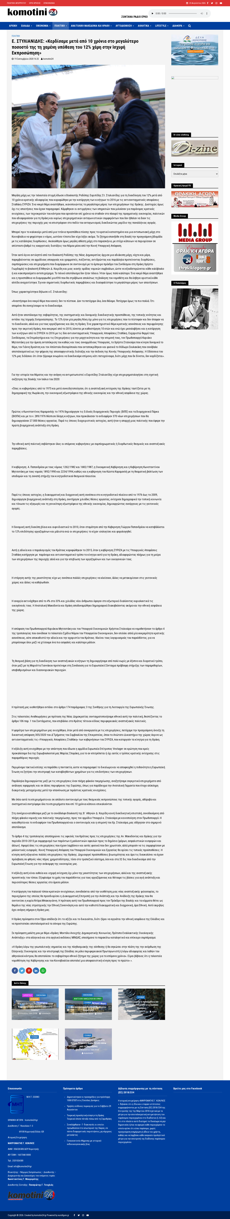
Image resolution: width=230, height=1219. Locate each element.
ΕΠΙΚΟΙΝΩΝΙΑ (49, 3)
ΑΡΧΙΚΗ (13, 25)
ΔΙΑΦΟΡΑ (177, 25)
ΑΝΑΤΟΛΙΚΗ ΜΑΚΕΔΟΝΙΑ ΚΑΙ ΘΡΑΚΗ (90, 25)
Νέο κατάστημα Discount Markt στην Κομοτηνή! (88, 1009)
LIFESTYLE (160, 25)
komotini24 (48, 59)
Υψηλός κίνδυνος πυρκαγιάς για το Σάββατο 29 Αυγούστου (35, 1043)
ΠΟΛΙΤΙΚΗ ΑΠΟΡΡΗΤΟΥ (16, 3)
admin (99, 1014)
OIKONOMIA (42, 25)
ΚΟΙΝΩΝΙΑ (34, 999)
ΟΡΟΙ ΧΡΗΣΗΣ (35, 3)
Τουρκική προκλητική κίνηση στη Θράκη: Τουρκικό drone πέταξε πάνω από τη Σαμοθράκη (88, 1043)
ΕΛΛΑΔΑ (25, 25)
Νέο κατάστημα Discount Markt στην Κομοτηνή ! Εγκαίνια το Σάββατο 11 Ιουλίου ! (35, 1006)
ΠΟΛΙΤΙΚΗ (59, 25)
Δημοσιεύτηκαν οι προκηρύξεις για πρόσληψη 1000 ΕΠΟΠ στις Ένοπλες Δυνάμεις (141, 1004)
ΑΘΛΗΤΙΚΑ (143, 25)
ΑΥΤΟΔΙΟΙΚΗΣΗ (124, 25)
